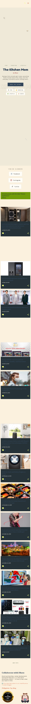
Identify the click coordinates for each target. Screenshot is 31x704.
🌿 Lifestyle (11, 93)
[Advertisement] (15, 249)
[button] (28, 233)
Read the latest (15, 84)
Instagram (16, 180)
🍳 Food (10, 90)
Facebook (17, 174)
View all (4, 197)
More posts (15, 663)
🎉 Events (21, 93)
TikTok (16, 187)
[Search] (25, 3)
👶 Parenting (19, 90)
